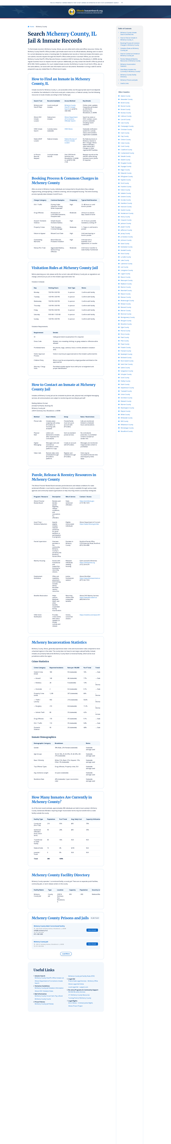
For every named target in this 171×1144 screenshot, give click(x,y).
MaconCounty (125, 277)
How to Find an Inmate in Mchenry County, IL (128, 39)
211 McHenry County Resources (79, 995)
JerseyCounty (125, 233)
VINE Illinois (69, 129)
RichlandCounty (126, 358)
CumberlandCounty (127, 153)
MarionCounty (126, 287)
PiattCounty (125, 337)
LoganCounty (125, 274)
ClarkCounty (125, 133)
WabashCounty (126, 401)
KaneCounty (125, 244)
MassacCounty (126, 297)
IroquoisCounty (126, 220)
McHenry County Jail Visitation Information (49, 988)
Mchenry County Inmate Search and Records (128, 33)
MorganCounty (126, 321)
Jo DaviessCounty (127, 237)
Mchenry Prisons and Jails (129, 80)
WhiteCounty (125, 415)
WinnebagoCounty (127, 428)
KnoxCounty (125, 254)
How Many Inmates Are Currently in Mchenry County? (130, 70)
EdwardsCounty (126, 173)
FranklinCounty (126, 187)
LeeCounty (124, 267)
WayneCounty (125, 411)
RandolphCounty (126, 354)
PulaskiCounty (126, 347)
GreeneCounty (126, 197)
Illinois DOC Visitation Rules (44, 991)
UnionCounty (125, 394)
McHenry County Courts (43, 999)
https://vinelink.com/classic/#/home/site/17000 (95, 615)
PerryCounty (125, 334)
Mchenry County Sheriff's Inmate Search (70, 107)
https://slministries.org (87, 563)
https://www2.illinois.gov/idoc (89, 524)
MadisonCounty (126, 284)
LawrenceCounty (126, 264)
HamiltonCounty (126, 203)
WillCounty (124, 421)
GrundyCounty (126, 200)
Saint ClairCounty (127, 364)
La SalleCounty (126, 257)
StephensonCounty (127, 388)
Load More (66, 954)
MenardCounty (126, 307)
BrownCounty (125, 109)
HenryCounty (125, 217)
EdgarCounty (125, 170)
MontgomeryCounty (128, 317)
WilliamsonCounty (127, 425)
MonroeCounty (126, 314)
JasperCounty (125, 227)
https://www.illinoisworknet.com (90, 578)
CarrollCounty (125, 119)
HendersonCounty (127, 213)
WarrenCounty (126, 404)
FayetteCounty (126, 180)
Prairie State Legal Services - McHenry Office (83, 981)
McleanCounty (126, 304)
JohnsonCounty (126, 240)
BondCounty (125, 103)
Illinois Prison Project (75, 1006)
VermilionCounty (126, 398)
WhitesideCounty (126, 418)
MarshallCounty (126, 290)
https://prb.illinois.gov (87, 501)
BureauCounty (126, 113)
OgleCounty (125, 327)
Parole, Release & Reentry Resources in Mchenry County (130, 60)
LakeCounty (125, 260)
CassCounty (125, 123)
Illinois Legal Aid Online (76, 984)
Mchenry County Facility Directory (128, 76)
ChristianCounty (126, 129)
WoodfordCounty (127, 431)
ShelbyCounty (125, 381)
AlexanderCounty (127, 99)
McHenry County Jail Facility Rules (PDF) (81, 976)
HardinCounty (125, 210)
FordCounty (125, 183)
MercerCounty (126, 311)
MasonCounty (125, 294)
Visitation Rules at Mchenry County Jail (129, 49)
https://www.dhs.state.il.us (88, 597)
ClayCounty (125, 136)
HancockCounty (126, 207)
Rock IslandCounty (127, 361)
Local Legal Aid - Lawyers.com (78, 987)
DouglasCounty (126, 163)
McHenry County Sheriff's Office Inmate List (49, 978)
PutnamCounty (126, 351)
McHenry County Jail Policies (44, 1004)
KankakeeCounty (126, 247)
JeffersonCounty (126, 230)
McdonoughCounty (127, 301)
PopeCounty (125, 344)
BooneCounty (125, 106)
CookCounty (125, 146)
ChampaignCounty (127, 126)
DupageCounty (126, 166)
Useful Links (124, 83)
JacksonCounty (126, 223)
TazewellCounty (126, 391)
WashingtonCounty (127, 408)
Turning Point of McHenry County (79, 998)
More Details (92, 930)
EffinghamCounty (127, 176)
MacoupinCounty (127, 280)
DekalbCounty (126, 156)
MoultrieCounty (126, 324)
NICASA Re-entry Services (76, 992)
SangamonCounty (127, 371)
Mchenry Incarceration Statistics (128, 65)
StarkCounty (125, 384)
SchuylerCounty (126, 374)
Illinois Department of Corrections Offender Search (71, 119)
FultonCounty (125, 190)
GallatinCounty (126, 193)
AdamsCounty (125, 96)
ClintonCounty (126, 140)
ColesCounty (125, 143)
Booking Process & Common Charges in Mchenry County (129, 44)
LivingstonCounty (127, 270)
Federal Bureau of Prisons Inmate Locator (71, 141)
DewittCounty (125, 160)
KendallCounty (126, 250)
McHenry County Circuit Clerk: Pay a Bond (49, 996)
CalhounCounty (126, 116)
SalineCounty (125, 368)
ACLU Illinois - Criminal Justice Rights (80, 1003)
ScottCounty (125, 378)
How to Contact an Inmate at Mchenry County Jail (130, 55)
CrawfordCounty (126, 150)
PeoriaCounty (125, 331)
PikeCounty (125, 341)
